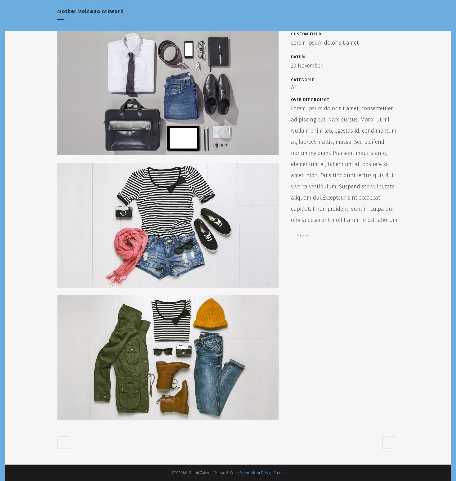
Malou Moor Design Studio (262, 473)
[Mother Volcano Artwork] (168, 159)
